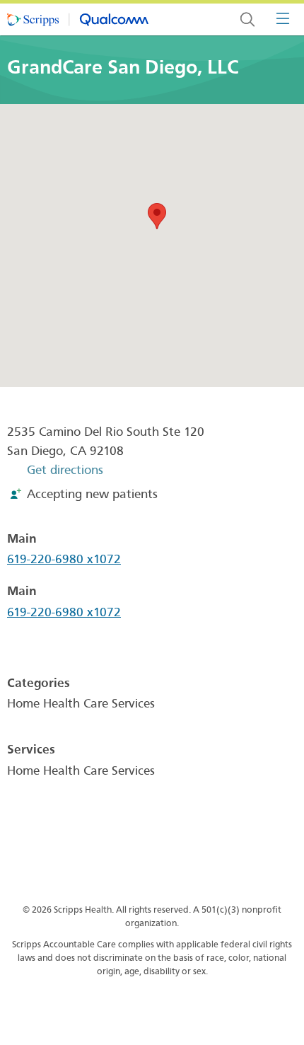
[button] (157, 216)
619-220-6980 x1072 (64, 559)
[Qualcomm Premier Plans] (77, 20)
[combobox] (247, 19)
